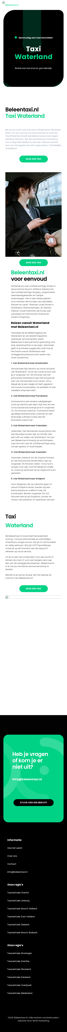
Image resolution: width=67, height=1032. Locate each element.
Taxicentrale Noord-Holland (22, 908)
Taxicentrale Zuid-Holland (21, 916)
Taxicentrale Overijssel (19, 985)
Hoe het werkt (14, 848)
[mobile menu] (62, 5)
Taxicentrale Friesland (18, 977)
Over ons (12, 856)
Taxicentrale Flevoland (19, 969)
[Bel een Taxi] (10, 5)
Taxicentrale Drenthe (18, 961)
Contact (11, 864)
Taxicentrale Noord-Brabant (22, 932)
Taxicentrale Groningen (19, 953)
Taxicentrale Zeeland (18, 924)
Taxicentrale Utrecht (18, 892)
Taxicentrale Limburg (18, 900)
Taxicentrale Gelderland (19, 993)
